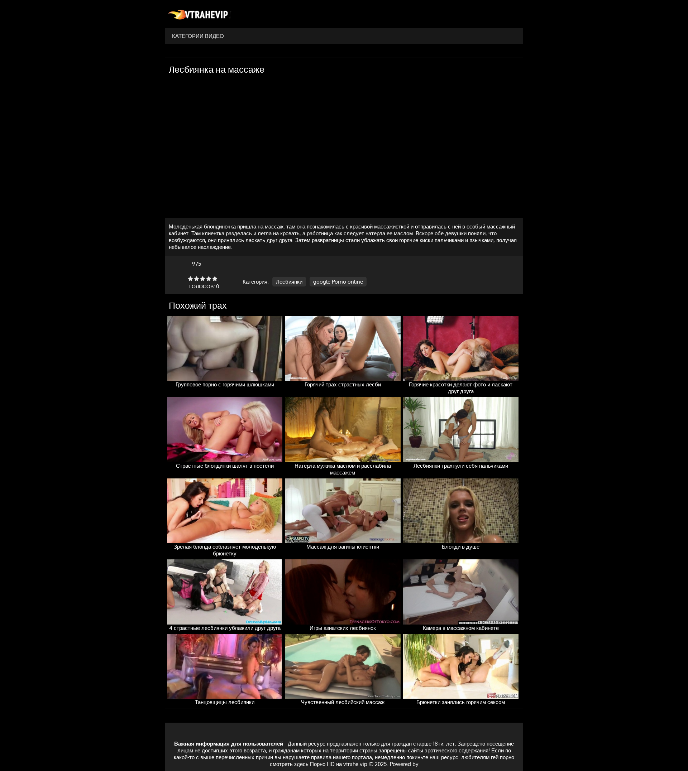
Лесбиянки (289, 281)
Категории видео (198, 36)
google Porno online (338, 281)
